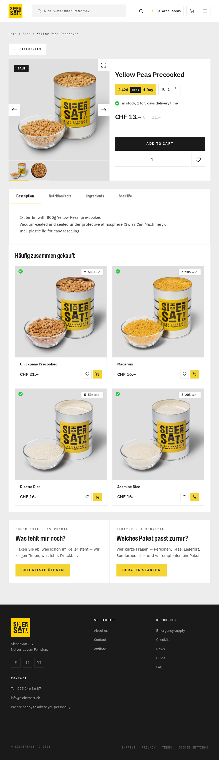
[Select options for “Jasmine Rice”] (194, 497)
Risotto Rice (30, 486)
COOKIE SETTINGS (193, 747)
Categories (30, 49)
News (160, 649)
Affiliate (100, 649)
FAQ (159, 667)
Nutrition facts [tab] (60, 196)
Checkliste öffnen (42, 570)
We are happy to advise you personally (40, 707)
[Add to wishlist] (198, 160)
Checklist (163, 639)
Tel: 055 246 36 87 (26, 688)
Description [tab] (25, 196)
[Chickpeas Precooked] (61, 311)
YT (39, 662)
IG (27, 662)
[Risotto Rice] (61, 434)
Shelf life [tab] (125, 196)
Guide (160, 658)
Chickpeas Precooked (38, 364)
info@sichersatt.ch (25, 698)
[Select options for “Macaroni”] (194, 374)
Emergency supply (170, 630)
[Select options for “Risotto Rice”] (97, 497)
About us (101, 630)
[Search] (141, 11)
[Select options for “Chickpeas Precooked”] (97, 374)
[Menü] (205, 11)
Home (13, 34)
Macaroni (125, 364)
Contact (100, 639)
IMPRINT (128, 747)
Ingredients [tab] (95, 196)
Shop (27, 34)
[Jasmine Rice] (158, 434)
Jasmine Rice (128, 486)
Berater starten (141, 570)
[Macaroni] (158, 311)
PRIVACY (149, 747)
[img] (20, 271)
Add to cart (160, 143)
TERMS (167, 747)
